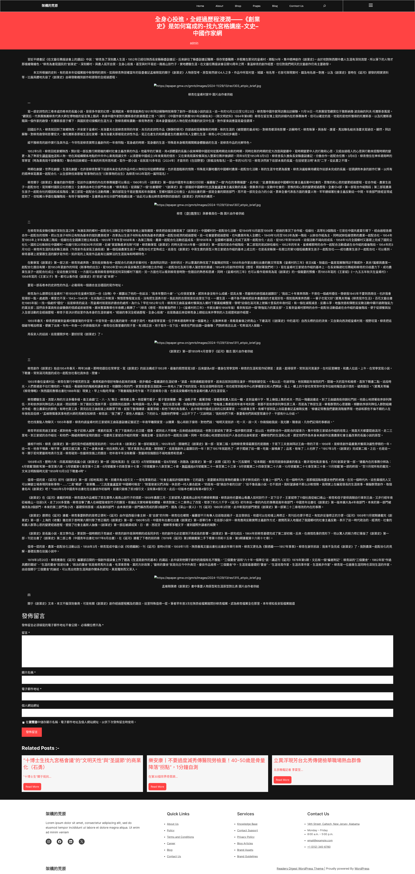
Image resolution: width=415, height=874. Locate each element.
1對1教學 (191, 213)
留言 (26, 632)
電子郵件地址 (32, 689)
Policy (170, 830)
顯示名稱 (29, 672)
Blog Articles (245, 843)
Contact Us (174, 856)
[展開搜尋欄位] (324, 6)
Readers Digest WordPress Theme (300, 868)
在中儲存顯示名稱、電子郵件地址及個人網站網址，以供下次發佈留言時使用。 (81, 722)
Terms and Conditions (180, 836)
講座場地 (48, 156)
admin (194, 43)
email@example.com (320, 840)
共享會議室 (216, 187)
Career (171, 843)
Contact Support (247, 830)
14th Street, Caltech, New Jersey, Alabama (333, 824)
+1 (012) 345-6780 (319, 846)
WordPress (362, 868)
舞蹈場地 (187, 466)
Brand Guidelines (247, 856)
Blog (169, 849)
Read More (33, 787)
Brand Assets (245, 849)
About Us (172, 824)
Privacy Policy (246, 836)
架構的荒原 (50, 6)
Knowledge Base (247, 824)
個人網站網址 (30, 705)
